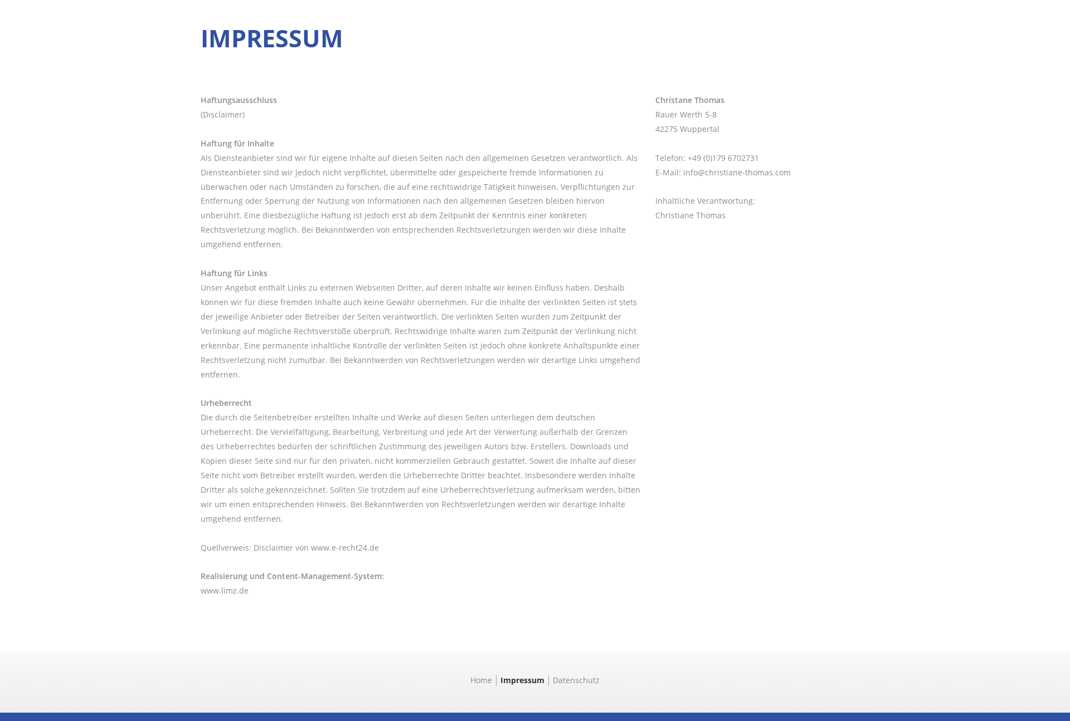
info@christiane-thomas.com (737, 172)
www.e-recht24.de (345, 547)
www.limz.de (225, 590)
